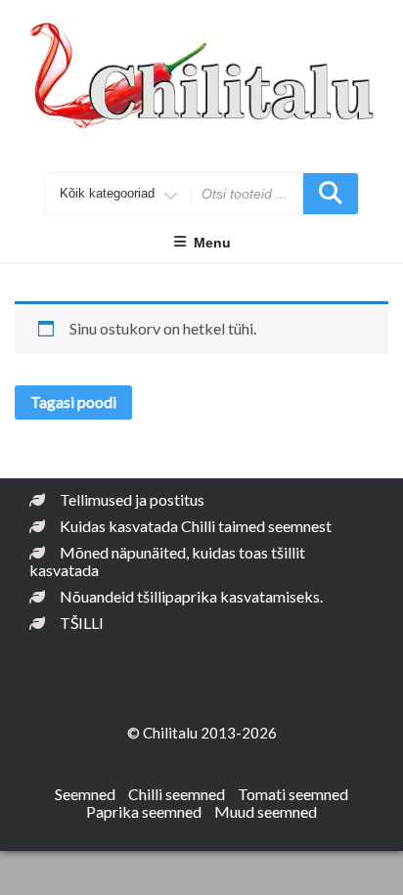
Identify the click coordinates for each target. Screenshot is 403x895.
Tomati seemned (293, 793)
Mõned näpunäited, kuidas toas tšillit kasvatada (167, 561)
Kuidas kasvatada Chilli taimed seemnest (196, 525)
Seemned (85, 793)
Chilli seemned (176, 793)
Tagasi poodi (73, 401)
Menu (212, 242)
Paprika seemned (144, 811)
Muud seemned (265, 811)
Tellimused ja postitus (132, 499)
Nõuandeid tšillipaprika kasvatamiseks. (191, 596)
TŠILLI (82, 622)
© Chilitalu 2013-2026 (202, 732)
